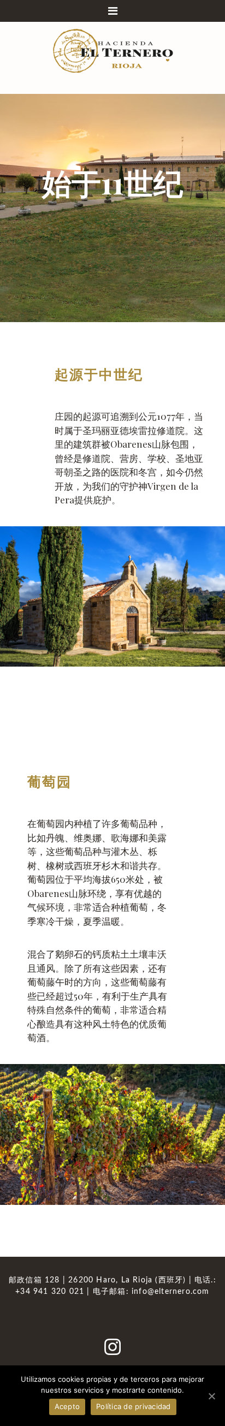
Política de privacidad (133, 1406)
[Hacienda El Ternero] (112, 49)
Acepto (67, 1406)
